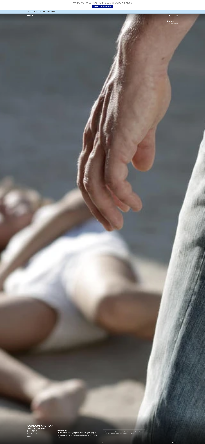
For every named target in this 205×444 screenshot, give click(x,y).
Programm (41, 16)
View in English (50, 11)
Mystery (33, 434)
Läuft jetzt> (133, 433)
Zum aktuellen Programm (102, 6)
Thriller (37, 434)
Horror (29, 434)
